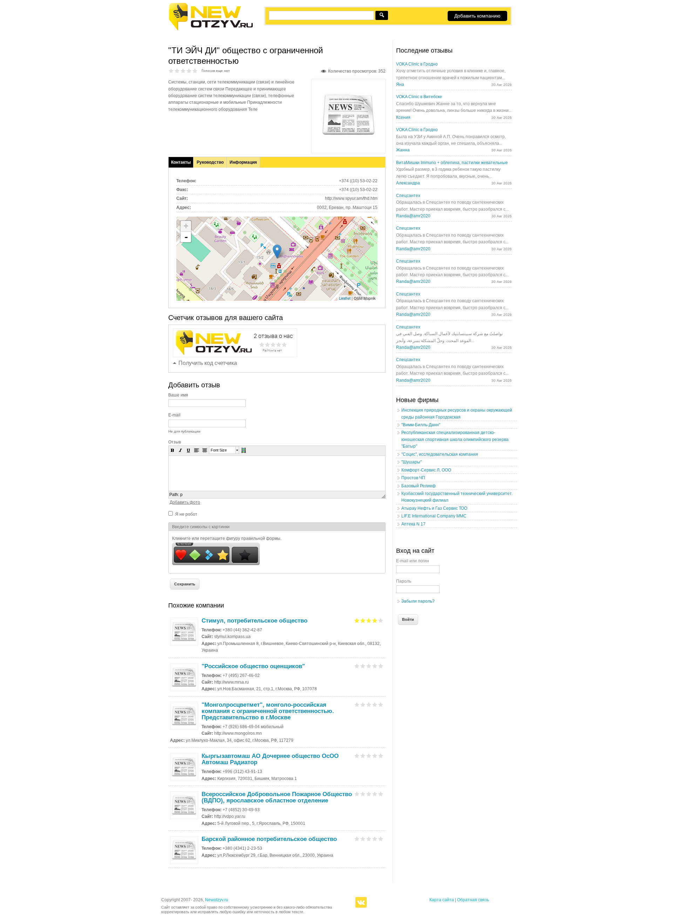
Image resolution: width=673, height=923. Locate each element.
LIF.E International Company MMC (434, 516)
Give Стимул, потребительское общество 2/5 (363, 620)
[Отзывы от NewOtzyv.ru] (210, 29)
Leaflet (345, 298)
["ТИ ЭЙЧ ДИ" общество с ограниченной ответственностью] (348, 139)
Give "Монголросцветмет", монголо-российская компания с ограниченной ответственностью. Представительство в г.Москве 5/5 (381, 704)
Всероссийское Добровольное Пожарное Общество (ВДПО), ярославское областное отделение (277, 797)
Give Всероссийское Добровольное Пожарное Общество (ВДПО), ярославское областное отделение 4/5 (375, 793)
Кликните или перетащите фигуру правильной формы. (226, 538)
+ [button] (186, 226)
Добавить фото (185, 502)
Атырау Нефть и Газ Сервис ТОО (434, 508)
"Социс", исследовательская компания (439, 454)
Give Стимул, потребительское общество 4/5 (375, 620)
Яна (400, 84)
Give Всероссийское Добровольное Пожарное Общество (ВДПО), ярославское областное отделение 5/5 (381, 793)
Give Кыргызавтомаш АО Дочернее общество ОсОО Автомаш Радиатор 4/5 (375, 755)
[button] (172, 450)
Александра (408, 183)
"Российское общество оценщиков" (253, 666)
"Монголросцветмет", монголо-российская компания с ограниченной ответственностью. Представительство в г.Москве (268, 711)
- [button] (186, 237)
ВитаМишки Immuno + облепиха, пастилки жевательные (452, 162)
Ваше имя (178, 395)
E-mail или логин (412, 560)
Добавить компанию (477, 16)
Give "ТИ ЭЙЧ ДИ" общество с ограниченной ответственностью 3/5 (183, 70)
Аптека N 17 (413, 524)
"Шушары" (411, 462)
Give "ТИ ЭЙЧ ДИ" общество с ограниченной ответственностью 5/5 (195, 70)
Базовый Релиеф (418, 485)
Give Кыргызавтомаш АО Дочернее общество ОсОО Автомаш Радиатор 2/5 (363, 755)
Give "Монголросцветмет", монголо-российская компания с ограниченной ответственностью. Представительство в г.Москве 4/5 (375, 704)
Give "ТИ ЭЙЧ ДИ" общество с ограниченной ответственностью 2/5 (177, 70)
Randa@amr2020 (413, 215)
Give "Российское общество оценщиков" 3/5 (369, 666)
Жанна (403, 150)
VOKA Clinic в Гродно (417, 64)
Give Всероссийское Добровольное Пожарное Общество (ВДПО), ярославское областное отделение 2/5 (363, 793)
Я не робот (186, 514)
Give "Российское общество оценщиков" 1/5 (357, 666)
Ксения (403, 117)
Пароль (403, 581)
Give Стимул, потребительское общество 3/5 (369, 620)
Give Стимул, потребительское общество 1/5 (357, 620)
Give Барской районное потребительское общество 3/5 (369, 838)
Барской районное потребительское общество (269, 839)
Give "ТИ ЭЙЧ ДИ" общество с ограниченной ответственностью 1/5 (171, 70)
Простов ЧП (413, 477)
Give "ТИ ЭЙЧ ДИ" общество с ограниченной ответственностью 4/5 (189, 70)
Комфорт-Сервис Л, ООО (426, 470)
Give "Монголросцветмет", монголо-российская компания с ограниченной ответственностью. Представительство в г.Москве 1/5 (357, 704)
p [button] (181, 494)
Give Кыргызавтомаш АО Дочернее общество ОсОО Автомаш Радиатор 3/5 (369, 755)
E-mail (174, 415)
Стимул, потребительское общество (254, 620)
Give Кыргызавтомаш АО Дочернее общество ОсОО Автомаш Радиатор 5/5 (381, 755)
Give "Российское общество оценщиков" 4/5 (375, 666)
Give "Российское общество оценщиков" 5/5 (381, 666)
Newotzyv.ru (216, 899)
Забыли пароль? (418, 601)
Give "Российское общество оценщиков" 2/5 (363, 666)
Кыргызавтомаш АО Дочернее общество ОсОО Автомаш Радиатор (270, 759)
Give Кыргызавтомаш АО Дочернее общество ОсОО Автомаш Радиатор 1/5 (357, 755)
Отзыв (174, 442)
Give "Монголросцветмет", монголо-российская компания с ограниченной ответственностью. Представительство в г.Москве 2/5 (363, 704)
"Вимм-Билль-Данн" (420, 424)
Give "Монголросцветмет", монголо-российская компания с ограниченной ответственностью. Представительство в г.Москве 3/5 (369, 704)
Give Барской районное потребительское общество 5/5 (381, 838)
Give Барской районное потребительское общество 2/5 (363, 838)
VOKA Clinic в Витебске (419, 96)
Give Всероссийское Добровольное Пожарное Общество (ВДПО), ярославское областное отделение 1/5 (357, 793)
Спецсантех (408, 195)
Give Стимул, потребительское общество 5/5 (381, 620)
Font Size (219, 450)
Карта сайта (441, 899)
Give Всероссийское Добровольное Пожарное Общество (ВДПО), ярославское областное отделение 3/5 (369, 793)
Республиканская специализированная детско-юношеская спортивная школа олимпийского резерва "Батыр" (455, 439)
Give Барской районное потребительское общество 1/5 (357, 838)
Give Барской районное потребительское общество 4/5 (375, 838)
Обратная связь (473, 899)
